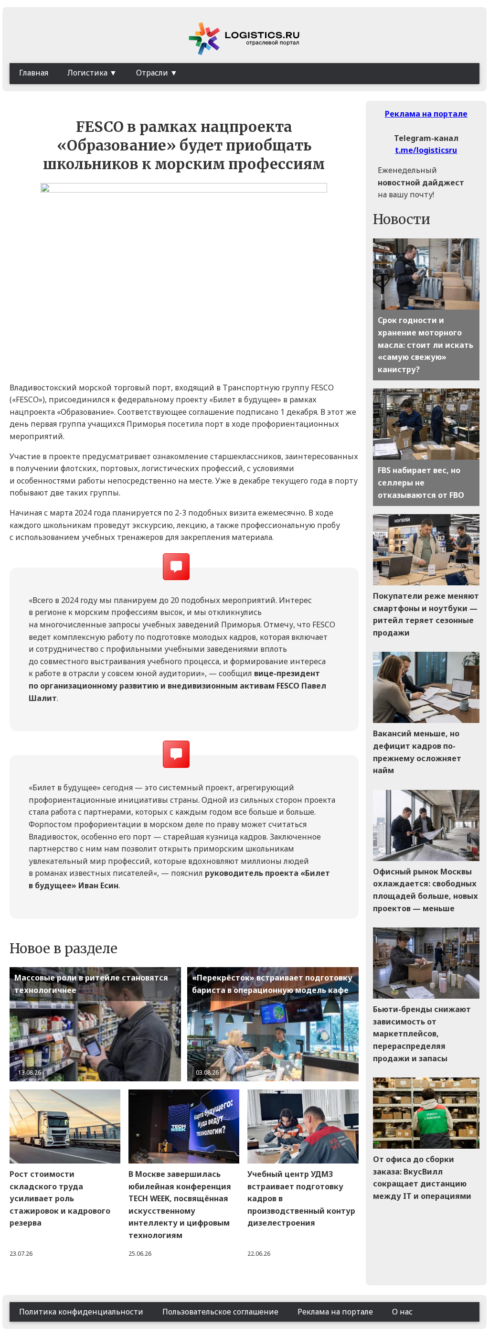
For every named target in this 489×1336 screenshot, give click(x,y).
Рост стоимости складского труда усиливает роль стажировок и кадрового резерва (60, 1198)
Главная (33, 72)
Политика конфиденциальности (81, 1311)
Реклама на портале (426, 113)
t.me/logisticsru (426, 150)
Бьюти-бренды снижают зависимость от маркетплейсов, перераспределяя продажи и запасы (422, 1033)
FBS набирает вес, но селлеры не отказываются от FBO (421, 482)
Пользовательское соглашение (220, 1311)
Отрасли (152, 72)
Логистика (87, 72)
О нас (402, 1311)
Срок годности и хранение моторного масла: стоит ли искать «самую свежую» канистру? (425, 344)
